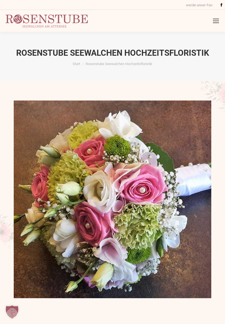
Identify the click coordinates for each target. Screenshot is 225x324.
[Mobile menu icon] (216, 20)
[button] (12, 312)
